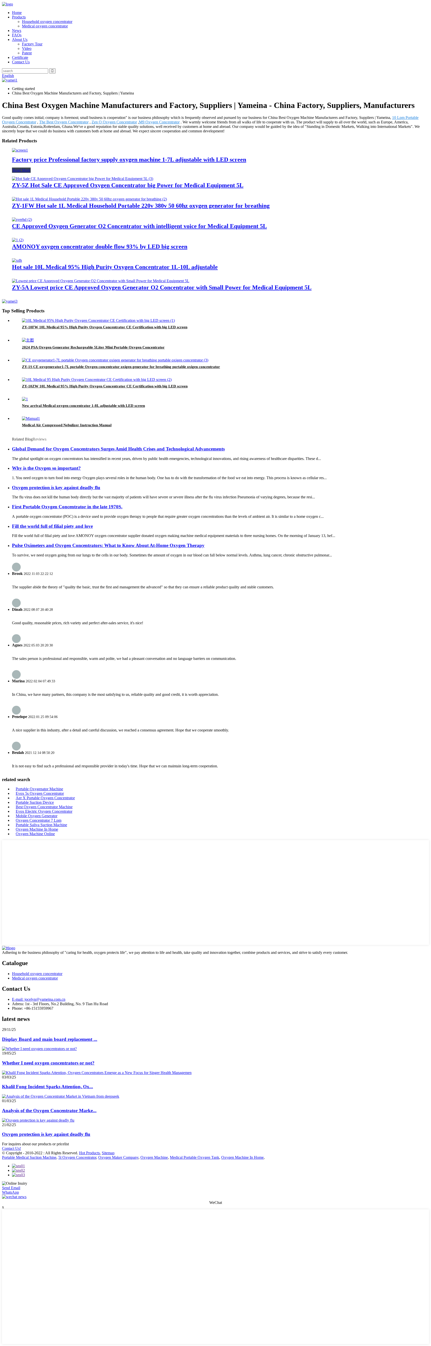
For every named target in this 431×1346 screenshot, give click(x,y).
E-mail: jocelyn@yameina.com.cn (38, 999)
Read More (21, 170)
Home (17, 12)
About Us (19, 39)
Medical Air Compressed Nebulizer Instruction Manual (66, 425)
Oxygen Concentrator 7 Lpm (38, 820)
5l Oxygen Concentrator (77, 1157)
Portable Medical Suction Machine (29, 1157)
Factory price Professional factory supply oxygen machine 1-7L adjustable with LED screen (129, 159)
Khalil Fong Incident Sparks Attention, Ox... (47, 1086)
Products (19, 17)
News (16, 30)
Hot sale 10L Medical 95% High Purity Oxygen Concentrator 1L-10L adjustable (115, 267)
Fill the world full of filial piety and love (52, 526)
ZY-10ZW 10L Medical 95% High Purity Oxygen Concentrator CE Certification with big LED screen (105, 386)
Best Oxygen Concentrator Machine (44, 807)
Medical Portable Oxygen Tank (194, 1157)
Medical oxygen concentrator (45, 26)
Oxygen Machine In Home (37, 829)
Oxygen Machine (154, 1157)
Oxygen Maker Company (118, 1157)
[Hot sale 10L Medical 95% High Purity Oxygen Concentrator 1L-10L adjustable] (17, 260)
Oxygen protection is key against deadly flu (56, 487)
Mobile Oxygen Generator (36, 816)
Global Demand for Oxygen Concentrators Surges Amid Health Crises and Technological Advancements (118, 448)
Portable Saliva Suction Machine (41, 825)
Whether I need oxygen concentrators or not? (48, 1063)
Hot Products (89, 1153)
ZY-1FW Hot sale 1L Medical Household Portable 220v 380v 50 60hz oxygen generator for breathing (141, 205)
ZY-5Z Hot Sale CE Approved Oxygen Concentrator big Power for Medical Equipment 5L (127, 185)
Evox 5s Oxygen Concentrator (40, 793)
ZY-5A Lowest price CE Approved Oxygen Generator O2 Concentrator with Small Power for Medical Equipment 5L (162, 287)
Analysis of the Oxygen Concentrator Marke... (49, 1110)
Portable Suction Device (35, 802)
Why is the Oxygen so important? (46, 468)
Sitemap (108, 1153)
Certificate (20, 57)
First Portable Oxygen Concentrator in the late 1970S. (67, 506)
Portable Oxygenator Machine (39, 789)
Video (26, 48)
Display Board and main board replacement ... (49, 1039)
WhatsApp (10, 1192)
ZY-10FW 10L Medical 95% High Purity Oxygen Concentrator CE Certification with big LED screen (104, 327)
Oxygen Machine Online (35, 834)
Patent (27, 53)
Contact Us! (11, 1148)
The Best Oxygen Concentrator (64, 122)
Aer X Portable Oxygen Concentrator (45, 798)
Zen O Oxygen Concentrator (114, 122)
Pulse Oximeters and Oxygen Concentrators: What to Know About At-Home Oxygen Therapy (108, 545)
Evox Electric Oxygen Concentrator (44, 811)
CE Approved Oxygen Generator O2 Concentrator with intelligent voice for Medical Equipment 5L (139, 226)
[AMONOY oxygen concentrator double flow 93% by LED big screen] (17, 240)
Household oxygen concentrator (47, 21)
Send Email (11, 1188)
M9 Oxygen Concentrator (159, 122)
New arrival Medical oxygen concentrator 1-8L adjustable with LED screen (83, 406)
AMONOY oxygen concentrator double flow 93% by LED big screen (99, 246)
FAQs (16, 35)
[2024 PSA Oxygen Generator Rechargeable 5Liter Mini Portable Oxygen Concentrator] (28, 340)
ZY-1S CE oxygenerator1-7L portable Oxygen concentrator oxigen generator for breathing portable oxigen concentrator (121, 367)
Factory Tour (32, 44)
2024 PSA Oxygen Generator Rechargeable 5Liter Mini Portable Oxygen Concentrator (93, 347)
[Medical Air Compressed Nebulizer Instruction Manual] (31, 418)
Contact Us (21, 62)
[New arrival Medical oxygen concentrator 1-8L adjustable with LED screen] (25, 399)
